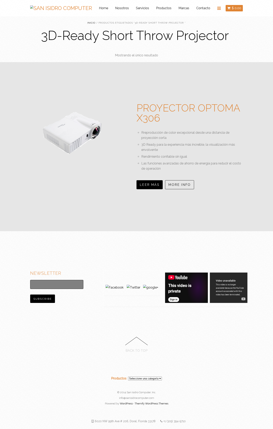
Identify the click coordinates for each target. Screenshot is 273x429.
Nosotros (122, 8)
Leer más (149, 185)
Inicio (91, 22)
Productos (163, 8)
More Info (179, 185)
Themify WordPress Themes (151, 403)
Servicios (142, 8)
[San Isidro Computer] (61, 8)
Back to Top (136, 350)
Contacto (203, 8)
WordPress (126, 403)
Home (103, 8)
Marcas (183, 8)
